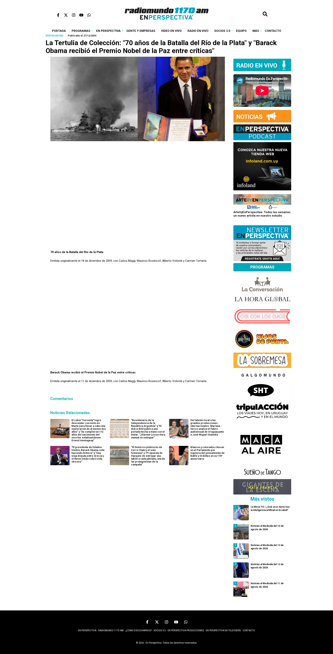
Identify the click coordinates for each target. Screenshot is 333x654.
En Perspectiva (108, 31)
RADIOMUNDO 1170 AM (111, 630)
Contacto (273, 31)
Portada (59, 31)
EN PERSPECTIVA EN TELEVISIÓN (223, 630)
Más (255, 31)
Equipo (241, 31)
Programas (81, 31)
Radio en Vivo (198, 31)
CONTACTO (249, 630)
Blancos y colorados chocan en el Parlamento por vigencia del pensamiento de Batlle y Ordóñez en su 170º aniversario (207, 453)
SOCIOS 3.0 (160, 630)
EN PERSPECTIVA (87, 630)
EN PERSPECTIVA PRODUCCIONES (186, 630)
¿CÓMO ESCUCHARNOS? (138, 630)
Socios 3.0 (222, 31)
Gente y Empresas (140, 31)
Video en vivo (171, 31)
